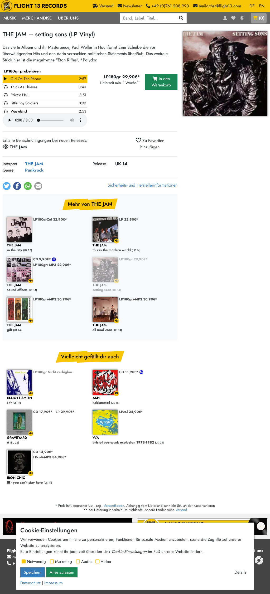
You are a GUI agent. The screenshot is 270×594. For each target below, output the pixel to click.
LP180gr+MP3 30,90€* (52, 299)
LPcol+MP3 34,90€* (49, 457)
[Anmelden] (225, 18)
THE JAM (34, 164)
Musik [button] (9, 18)
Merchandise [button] (37, 18)
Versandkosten (114, 505)
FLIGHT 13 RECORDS (40, 6)
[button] (7, 186)
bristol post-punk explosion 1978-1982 (123, 440)
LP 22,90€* (128, 219)
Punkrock (34, 170)
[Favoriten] (233, 18)
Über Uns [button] (68, 18)
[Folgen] (242, 18)
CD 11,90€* (129, 371)
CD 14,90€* (43, 451)
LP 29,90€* (65, 411)
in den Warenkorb (161, 82)
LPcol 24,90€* (131, 411)
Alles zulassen (62, 572)
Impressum (53, 583)
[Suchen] (181, 18)
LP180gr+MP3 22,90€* (52, 264)
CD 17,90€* (42, 411)
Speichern (32, 572)
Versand (181, 509)
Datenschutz (30, 583)
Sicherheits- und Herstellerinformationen (142, 185)
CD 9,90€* (42, 259)
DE (252, 6)
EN (261, 6)
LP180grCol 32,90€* (50, 219)
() (261, 18)
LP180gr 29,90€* (133, 259)
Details (240, 572)
